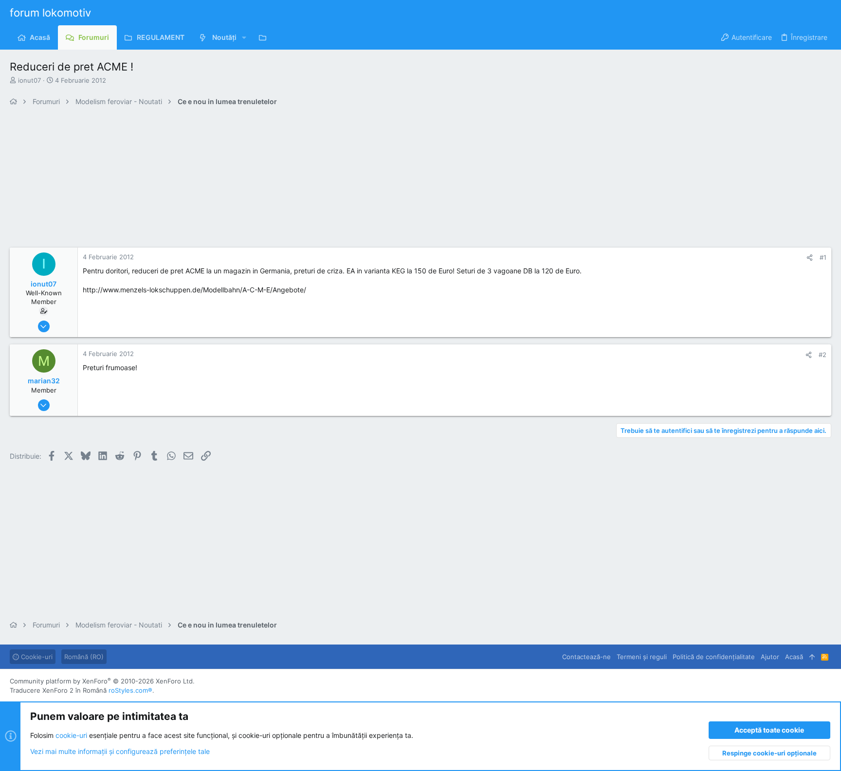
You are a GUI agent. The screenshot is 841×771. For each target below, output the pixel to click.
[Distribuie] (809, 257)
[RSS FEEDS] (265, 37)
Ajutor (770, 657)
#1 (823, 257)
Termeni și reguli (642, 657)
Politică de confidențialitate (714, 657)
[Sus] (812, 656)
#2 (822, 355)
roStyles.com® (130, 690)
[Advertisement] (302, 179)
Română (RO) (84, 657)
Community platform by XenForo (102, 681)
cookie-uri (71, 735)
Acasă (794, 657)
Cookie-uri (36, 657)
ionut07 (29, 80)
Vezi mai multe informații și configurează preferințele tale (120, 751)
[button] (244, 37)
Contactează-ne (586, 657)
